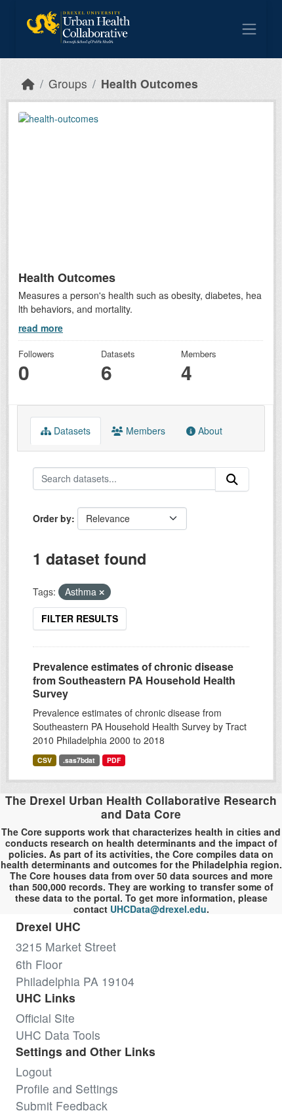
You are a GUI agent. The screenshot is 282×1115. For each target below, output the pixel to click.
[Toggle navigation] (249, 29)
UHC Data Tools (58, 1035)
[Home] (28, 83)
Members (144, 430)
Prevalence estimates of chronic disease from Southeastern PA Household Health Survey (134, 680)
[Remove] (101, 592)
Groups (68, 83)
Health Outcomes (149, 83)
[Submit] (232, 479)
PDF (114, 760)
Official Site (45, 1018)
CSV (44, 760)
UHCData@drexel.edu (158, 908)
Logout (34, 1071)
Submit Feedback (62, 1105)
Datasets (71, 430)
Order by (52, 518)
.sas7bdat (79, 760)
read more (40, 327)
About (208, 430)
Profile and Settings (67, 1088)
